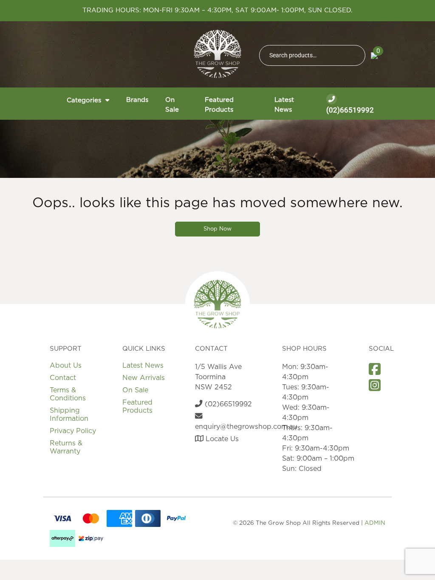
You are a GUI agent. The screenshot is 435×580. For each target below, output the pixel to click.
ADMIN (374, 523)
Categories (84, 100)
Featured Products (219, 105)
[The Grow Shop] (217, 54)
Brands (137, 100)
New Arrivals (143, 377)
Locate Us (221, 439)
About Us (66, 365)
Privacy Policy (73, 431)
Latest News (284, 105)
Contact (63, 377)
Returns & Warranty (66, 447)
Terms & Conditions (68, 394)
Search (355, 55)
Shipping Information (69, 414)
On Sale (172, 105)
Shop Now (217, 229)
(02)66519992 (350, 110)
